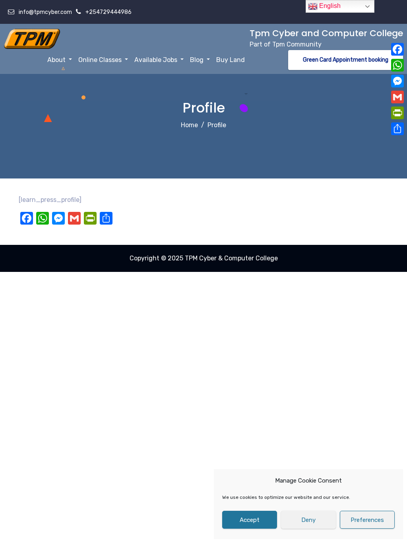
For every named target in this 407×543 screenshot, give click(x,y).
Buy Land (230, 60)
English (329, 5)
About (57, 60)
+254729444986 (108, 12)
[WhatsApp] (397, 65)
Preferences (367, 520)
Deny (308, 520)
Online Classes (100, 60)
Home (189, 125)
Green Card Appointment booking (345, 59)
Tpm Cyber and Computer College (326, 33)
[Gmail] (397, 97)
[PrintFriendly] (397, 113)
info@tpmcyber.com (44, 12)
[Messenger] (397, 81)
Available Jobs (156, 60)
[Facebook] (397, 49)
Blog (197, 60)
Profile (216, 125)
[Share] (397, 129)
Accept (250, 520)
